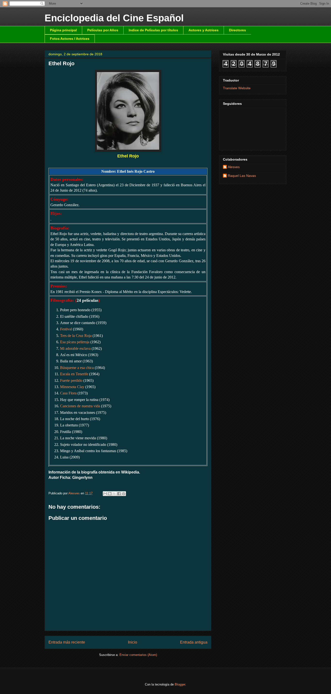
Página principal (63, 30)
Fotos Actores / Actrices (69, 39)
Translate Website (237, 88)
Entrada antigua (193, 642)
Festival (66, 329)
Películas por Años (102, 30)
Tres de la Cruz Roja (76, 336)
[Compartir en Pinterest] (123, 493)
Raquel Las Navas (242, 176)
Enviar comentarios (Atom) (138, 655)
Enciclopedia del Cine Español (114, 18)
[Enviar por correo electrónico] (105, 493)
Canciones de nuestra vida (80, 406)
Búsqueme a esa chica (77, 368)
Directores (237, 30)
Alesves (234, 167)
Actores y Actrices (204, 30)
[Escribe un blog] (109, 493)
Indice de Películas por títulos (153, 30)
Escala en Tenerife (74, 374)
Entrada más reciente (66, 642)
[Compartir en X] (114, 493)
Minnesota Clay (72, 387)
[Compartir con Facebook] (119, 493)
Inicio (132, 642)
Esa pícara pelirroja (74, 342)
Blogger (180, 684)
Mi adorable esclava (75, 348)
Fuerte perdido (71, 380)
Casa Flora (68, 393)
